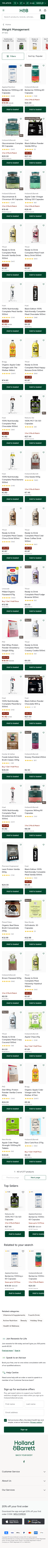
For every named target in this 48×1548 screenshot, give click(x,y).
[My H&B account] (40, 10)
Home (8, 24)
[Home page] (24, 10)
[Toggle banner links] (46, 3)
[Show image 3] (14, 82)
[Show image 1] (10, 82)
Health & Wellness (11, 1326)
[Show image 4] (14, 242)
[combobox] (21, 17)
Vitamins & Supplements (14, 1315)
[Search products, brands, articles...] (43, 17)
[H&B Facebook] (24, 1461)
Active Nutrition (10, 1320)
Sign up (24, 1429)
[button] (36, 56)
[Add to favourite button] (21, 66)
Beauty (24, 1320)
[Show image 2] (12, 82)
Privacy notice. (36, 1422)
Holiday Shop (36, 1320)
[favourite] (23, 1192)
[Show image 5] (16, 242)
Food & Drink (34, 1315)
